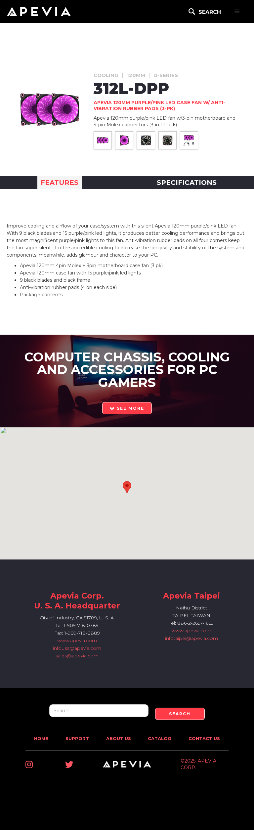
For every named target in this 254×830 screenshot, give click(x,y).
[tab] (59, 182)
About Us (118, 738)
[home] (39, 11)
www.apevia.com (77, 640)
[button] (237, 11)
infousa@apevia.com (77, 648)
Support (77, 738)
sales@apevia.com (77, 656)
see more (127, 408)
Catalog (159, 738)
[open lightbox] (103, 140)
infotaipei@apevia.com (191, 638)
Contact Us (204, 738)
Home (41, 738)
